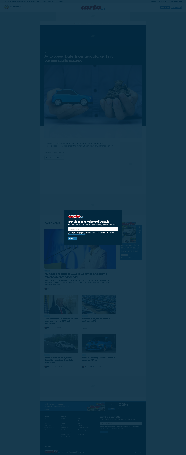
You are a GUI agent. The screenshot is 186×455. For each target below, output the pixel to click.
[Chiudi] (120, 212)
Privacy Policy (99, 232)
